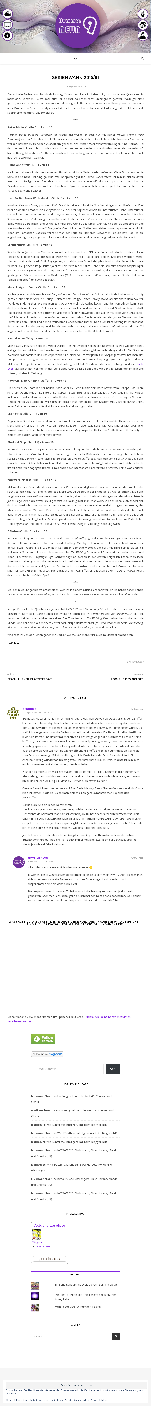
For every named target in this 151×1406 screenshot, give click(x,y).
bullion (36, 1124)
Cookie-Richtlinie (99, 1400)
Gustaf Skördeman (43, 1246)
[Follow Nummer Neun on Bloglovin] (75, 1054)
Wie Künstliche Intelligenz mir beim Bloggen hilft (76, 1124)
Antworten (137, 709)
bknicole (29, 708)
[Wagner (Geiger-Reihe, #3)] (49, 1235)
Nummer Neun (38, 857)
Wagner (37, 1242)
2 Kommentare (135, 661)
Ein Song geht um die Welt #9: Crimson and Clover (86, 1284)
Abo (112, 1069)
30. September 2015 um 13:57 (37, 712)
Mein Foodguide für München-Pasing (78, 1306)
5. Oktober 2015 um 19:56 (40, 861)
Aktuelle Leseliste (49, 1226)
